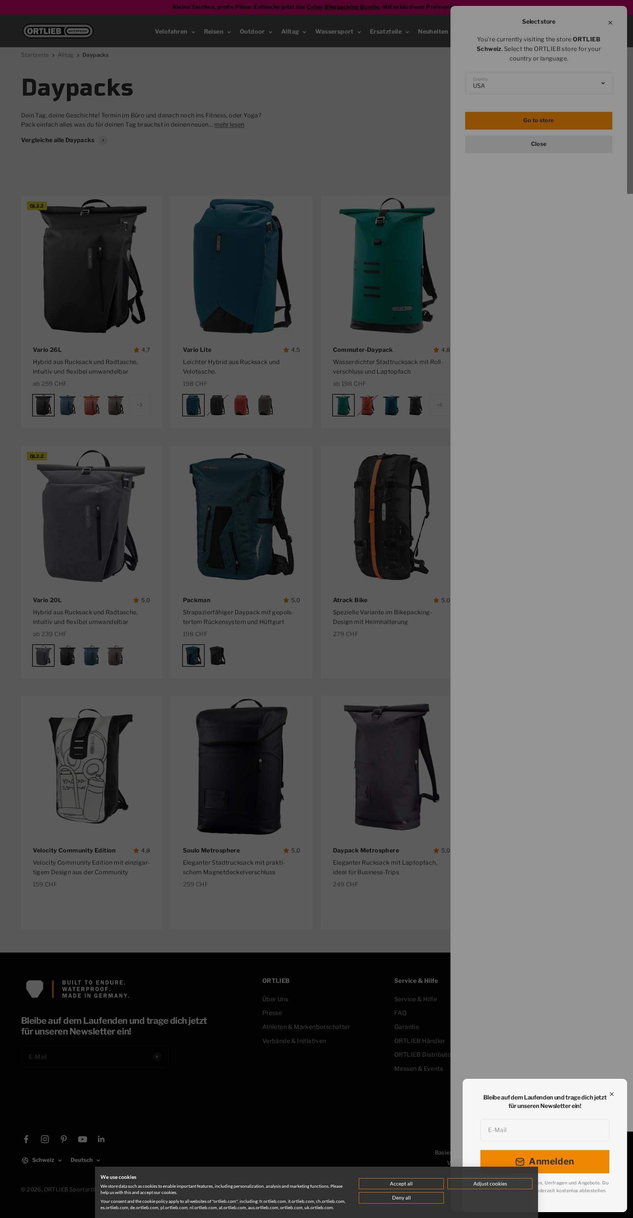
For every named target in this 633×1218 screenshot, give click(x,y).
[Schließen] (611, 1094)
